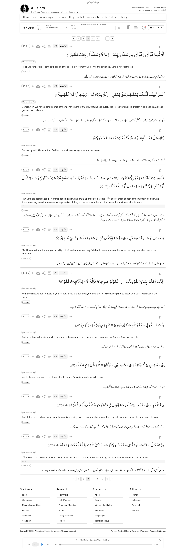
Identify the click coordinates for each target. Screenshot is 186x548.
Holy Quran (61, 17)
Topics (62, 521)
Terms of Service (149, 531)
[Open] (66, 28)
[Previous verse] (29, 544)
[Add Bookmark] (160, 47)
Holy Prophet (76, 17)
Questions (26, 515)
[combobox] (54, 28)
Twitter (134, 495)
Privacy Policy (117, 531)
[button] (28, 61)
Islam (35, 17)
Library (123, 17)
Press (98, 500)
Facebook (135, 505)
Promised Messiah (96, 17)
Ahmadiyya (46, 17)
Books (61, 510)
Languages (100, 515)
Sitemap (162, 531)
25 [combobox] (72, 28)
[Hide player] (160, 540)
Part (38, 25)
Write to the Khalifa (103, 505)
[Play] (42, 544)
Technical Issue (102, 521)
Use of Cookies (132, 531)
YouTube (135, 510)
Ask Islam (26, 521)
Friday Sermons (66, 515)
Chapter (48, 25)
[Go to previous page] (74, 38)
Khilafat (113, 17)
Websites (99, 510)
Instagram (135, 500)
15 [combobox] (38, 29)
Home (26, 17)
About (97, 495)
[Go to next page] (112, 38)
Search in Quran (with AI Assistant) (93, 24)
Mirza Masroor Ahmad (32, 505)
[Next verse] (47, 544)
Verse (73, 25)
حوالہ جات (63, 46)
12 (107, 38)
